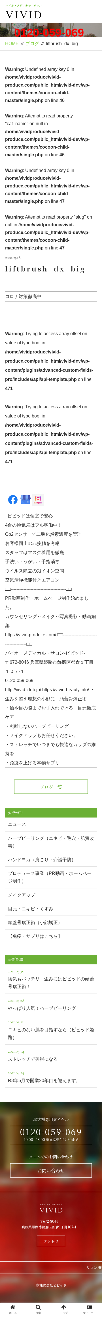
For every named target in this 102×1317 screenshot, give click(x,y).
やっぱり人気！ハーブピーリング (42, 1004)
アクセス (51, 1241)
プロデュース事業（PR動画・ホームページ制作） (50, 877)
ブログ (32, 43)
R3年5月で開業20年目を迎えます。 (44, 1076)
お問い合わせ (51, 1170)
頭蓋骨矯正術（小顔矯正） (35, 922)
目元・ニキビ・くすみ (30, 908)
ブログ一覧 (51, 787)
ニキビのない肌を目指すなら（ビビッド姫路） (51, 1029)
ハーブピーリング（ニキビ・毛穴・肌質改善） (51, 842)
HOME (12, 43)
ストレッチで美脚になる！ (35, 1055)
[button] (91, 805)
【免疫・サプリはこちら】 (35, 936)
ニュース (17, 824)
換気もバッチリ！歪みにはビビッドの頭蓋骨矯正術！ (51, 978)
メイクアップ (21, 895)
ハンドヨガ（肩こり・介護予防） (42, 859)
